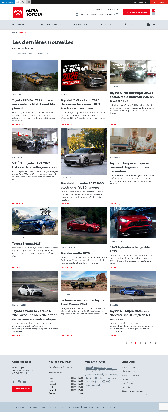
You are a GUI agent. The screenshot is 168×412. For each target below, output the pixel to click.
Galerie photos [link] (43, 53)
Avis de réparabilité (110, 407)
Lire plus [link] (16, 124)
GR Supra (99, 381)
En (154, 13)
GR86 (107, 381)
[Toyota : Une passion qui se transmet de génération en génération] (133, 141)
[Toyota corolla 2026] (84, 226)
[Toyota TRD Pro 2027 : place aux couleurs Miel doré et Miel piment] (35, 75)
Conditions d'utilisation (49, 407)
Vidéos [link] (32, 53)
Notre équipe (127, 383)
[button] (7, 2)
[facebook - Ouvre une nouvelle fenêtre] (13, 381)
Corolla (101, 371)
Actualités (126, 387)
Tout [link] (14, 53)
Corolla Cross (111, 371)
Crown (102, 378)
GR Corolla (90, 381)
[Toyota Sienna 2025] (35, 221)
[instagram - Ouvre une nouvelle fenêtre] (19, 381)
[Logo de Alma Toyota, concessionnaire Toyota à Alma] (27, 12)
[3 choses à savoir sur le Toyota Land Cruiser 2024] (84, 281)
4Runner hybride (100, 367)
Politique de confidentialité (70, 407)
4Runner (89, 367)
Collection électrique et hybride (135, 395)
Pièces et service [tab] (55, 372)
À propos (125, 379)
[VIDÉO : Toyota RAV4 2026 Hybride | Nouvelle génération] (35, 141)
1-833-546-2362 (109, 9)
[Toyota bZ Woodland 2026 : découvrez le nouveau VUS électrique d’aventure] (84, 75)
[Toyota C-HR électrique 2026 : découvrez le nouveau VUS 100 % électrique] (133, 72)
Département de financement (134, 391)
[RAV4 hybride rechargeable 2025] (133, 222)
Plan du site (33, 407)
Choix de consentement (91, 407)
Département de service (131, 375)
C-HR (110, 367)
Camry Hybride (91, 371)
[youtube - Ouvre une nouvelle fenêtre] (24, 381)
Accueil (14, 33)
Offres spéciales (128, 371)
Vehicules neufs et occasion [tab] (60, 367)
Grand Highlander (92, 385)
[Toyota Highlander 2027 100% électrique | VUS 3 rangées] (84, 151)
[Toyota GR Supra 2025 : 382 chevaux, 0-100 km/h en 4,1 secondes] (133, 286)
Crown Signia (111, 378)
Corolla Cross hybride (94, 374)
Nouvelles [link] (22, 53)
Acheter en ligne (128, 367)
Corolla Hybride (92, 378)
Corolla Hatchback (110, 374)
